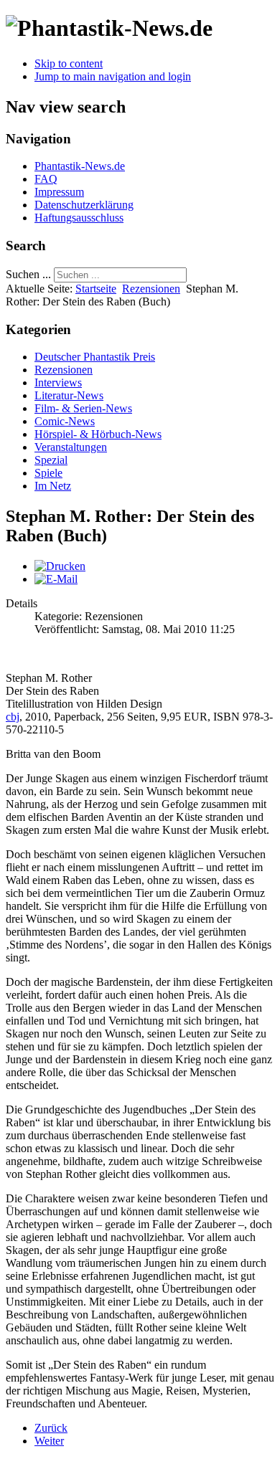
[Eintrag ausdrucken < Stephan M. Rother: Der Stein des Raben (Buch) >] (59, 566)
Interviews (58, 382)
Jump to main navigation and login (112, 76)
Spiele (48, 473)
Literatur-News (68, 395)
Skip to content (68, 63)
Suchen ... (28, 274)
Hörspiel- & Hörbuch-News (98, 434)
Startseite (95, 288)
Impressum (59, 192)
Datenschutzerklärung (84, 205)
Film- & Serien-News (83, 408)
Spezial (50, 460)
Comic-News (64, 421)
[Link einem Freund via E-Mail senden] (56, 579)
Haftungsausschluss (78, 218)
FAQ (45, 179)
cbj (12, 717)
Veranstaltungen (70, 447)
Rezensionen (151, 288)
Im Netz (52, 486)
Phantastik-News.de (79, 166)
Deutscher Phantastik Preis (94, 357)
